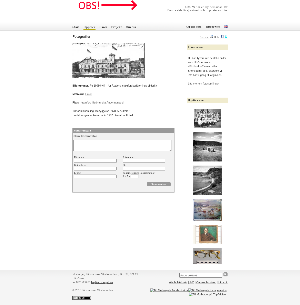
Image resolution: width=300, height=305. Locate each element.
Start (75, 26)
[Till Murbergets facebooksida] (169, 290)
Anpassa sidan (193, 26)
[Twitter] (226, 37)
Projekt (116, 26)
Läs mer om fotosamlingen (203, 83)
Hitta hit (223, 282)
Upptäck (89, 26)
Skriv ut (204, 37)
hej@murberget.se (102, 282)
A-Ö (191, 282)
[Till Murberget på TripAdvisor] (208, 294)
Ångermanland (115, 102)
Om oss (131, 26)
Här (225, 7)
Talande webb (213, 26)
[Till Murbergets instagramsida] (207, 290)
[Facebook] (222, 37)
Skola (103, 26)
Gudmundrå (99, 102)
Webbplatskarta (178, 282)
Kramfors (85, 102)
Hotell (88, 94)
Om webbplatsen (206, 282)
